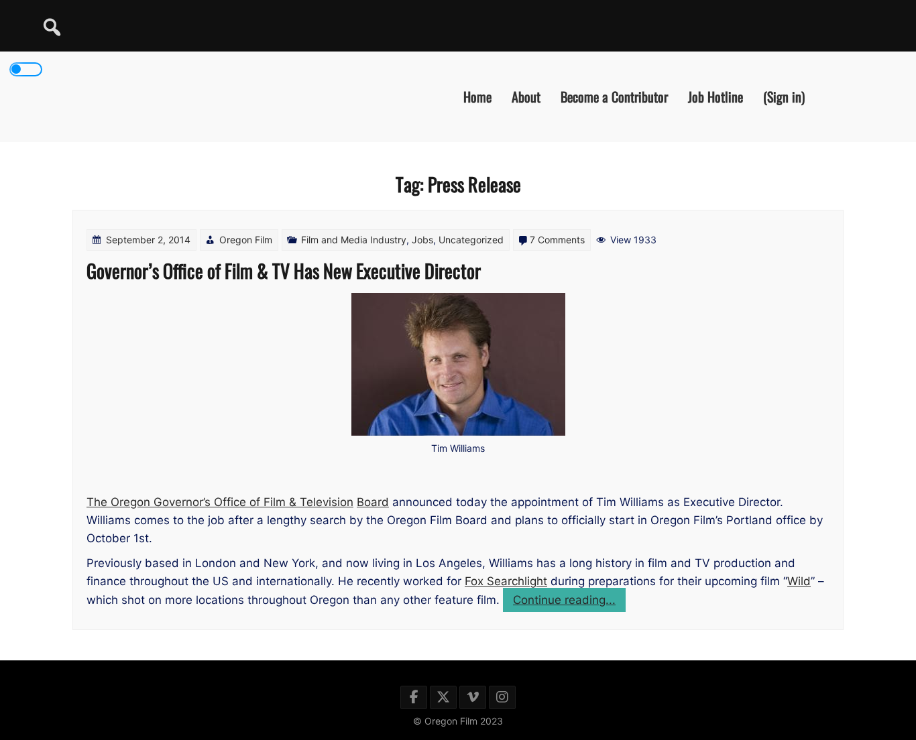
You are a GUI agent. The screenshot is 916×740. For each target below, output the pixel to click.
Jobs (422, 239)
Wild (799, 581)
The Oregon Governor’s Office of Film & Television (220, 502)
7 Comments (557, 239)
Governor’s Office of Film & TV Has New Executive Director (284, 270)
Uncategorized (471, 239)
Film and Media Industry (353, 239)
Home (477, 96)
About (526, 96)
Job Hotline (715, 96)
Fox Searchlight (506, 581)
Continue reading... (569, 602)
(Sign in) (784, 96)
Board (373, 502)
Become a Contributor (614, 96)
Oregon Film (245, 239)
